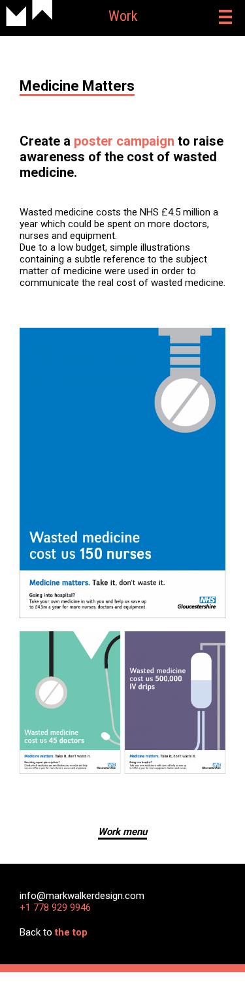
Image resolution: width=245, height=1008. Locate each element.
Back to (54, 932)
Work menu (122, 832)
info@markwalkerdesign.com (82, 896)
